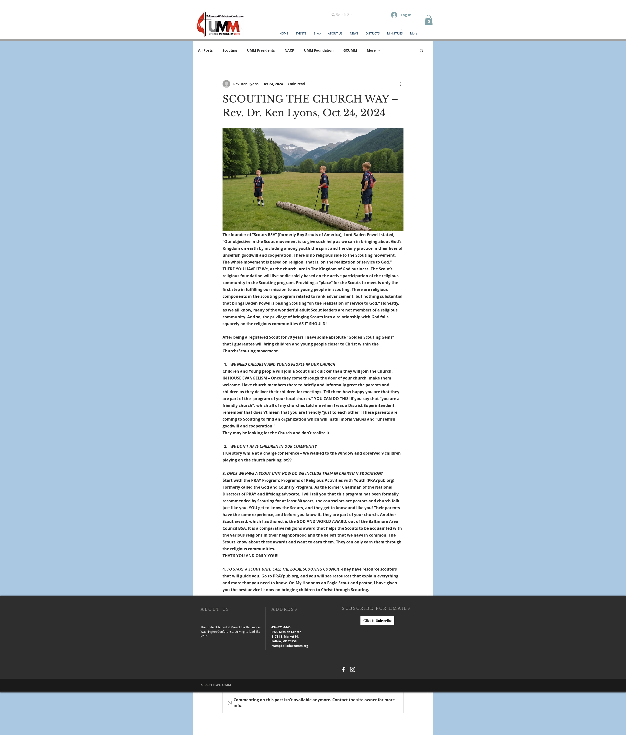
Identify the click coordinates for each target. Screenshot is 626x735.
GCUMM (350, 50)
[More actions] (400, 84)
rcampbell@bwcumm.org (289, 646)
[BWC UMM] (343, 669)
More (371, 50)
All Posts (205, 50)
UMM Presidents (261, 50)
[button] (429, 20)
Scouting (230, 50)
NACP (289, 50)
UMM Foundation (319, 50)
